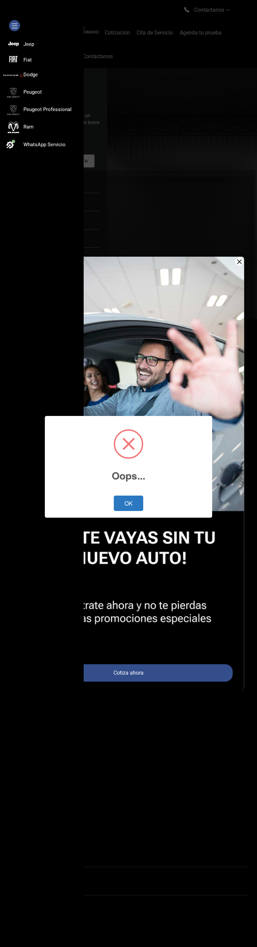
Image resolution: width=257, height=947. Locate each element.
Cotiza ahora (128, 673)
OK (128, 503)
